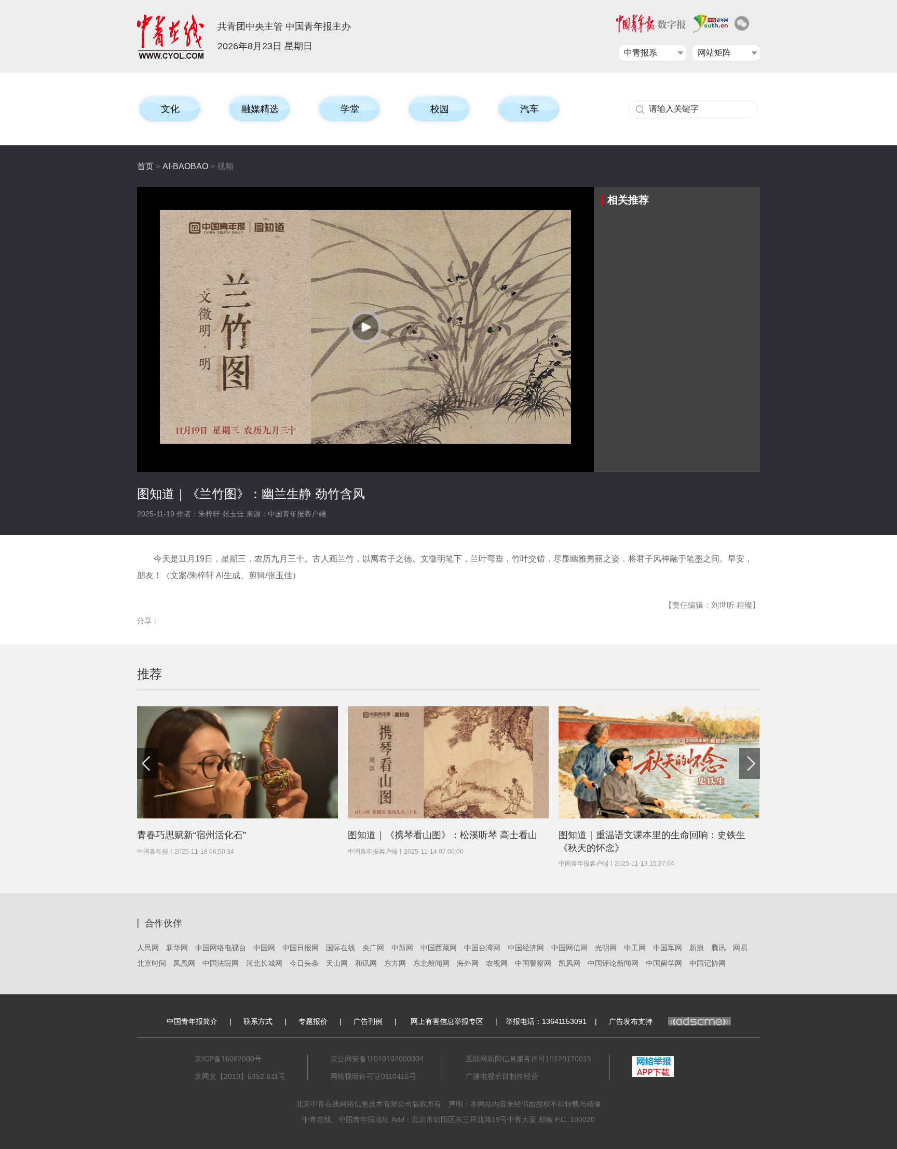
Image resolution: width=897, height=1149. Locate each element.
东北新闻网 (431, 963)
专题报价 (313, 1021)
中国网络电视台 (220, 947)
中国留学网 (664, 963)
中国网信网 (569, 947)
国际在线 (340, 947)
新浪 (696, 947)
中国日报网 (300, 947)
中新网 (402, 947)
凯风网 (569, 963)
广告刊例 (368, 1021)
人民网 (148, 947)
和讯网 (366, 963)
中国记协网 (707, 963)
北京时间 (151, 963)
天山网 (337, 963)
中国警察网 (533, 963)
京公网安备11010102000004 (377, 1059)
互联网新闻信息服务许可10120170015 (528, 1059)
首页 (145, 166)
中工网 (635, 947)
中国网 (264, 947)
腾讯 (718, 947)
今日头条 (304, 963)
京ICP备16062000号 (228, 1059)
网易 (740, 947)
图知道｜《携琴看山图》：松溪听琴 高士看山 (442, 835)
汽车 (529, 109)
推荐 (149, 674)
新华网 (177, 947)
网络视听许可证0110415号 (373, 1076)
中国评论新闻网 (613, 963)
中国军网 (667, 947)
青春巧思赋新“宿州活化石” (191, 835)
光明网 (606, 947)
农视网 (497, 963)
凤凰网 (184, 963)
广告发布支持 (631, 1021)
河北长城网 (264, 963)
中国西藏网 (438, 947)
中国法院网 (220, 963)
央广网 (373, 947)
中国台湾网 (482, 947)
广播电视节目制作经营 (502, 1076)
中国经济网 (526, 947)
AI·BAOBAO (185, 166)
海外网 (468, 963)
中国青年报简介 (192, 1021)
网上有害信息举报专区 (447, 1021)
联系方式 (258, 1021)
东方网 (395, 963)
